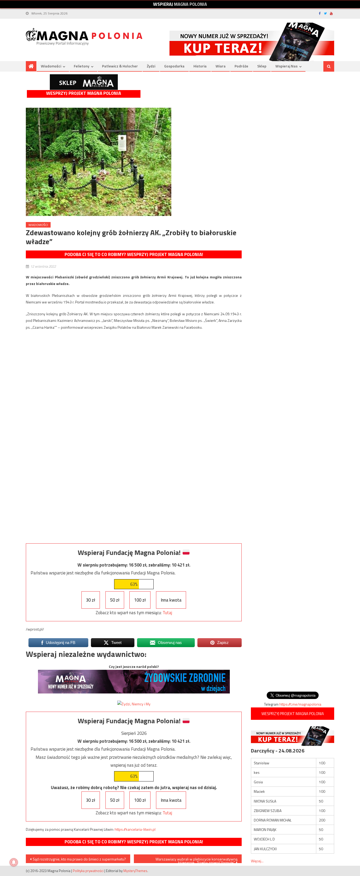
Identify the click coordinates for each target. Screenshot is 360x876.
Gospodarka (174, 66)
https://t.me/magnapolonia (300, 704)
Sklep (261, 66)
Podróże (241, 66)
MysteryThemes (135, 870)
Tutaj (167, 612)
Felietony (81, 66)
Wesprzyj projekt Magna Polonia (83, 93)
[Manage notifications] (13, 862)
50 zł (114, 600)
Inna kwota (171, 600)
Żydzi (151, 66)
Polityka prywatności (88, 870)
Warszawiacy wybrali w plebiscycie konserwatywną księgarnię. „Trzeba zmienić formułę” (196, 859)
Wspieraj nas (286, 66)
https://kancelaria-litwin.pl (135, 829)
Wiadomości (51, 66)
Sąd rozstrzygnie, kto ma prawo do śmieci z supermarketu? (79, 859)
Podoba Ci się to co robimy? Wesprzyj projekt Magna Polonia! (134, 254)
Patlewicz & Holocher (120, 66)
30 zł (90, 600)
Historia (200, 66)
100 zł (140, 600)
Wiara (221, 66)
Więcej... (257, 861)
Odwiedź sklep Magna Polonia (84, 82)
